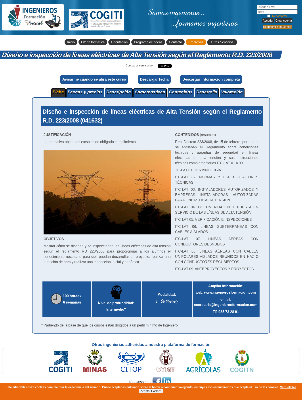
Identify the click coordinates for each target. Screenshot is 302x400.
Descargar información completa (211, 79)
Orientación (119, 42)
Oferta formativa (93, 42)
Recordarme (280, 16)
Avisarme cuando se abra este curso (94, 79)
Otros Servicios (222, 42)
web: (226, 292)
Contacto (175, 42)
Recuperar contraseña (277, 26)
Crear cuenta (283, 20)
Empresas (195, 42)
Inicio (71, 42)
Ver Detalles (288, 387)
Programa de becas (148, 42)
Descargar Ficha (154, 79)
